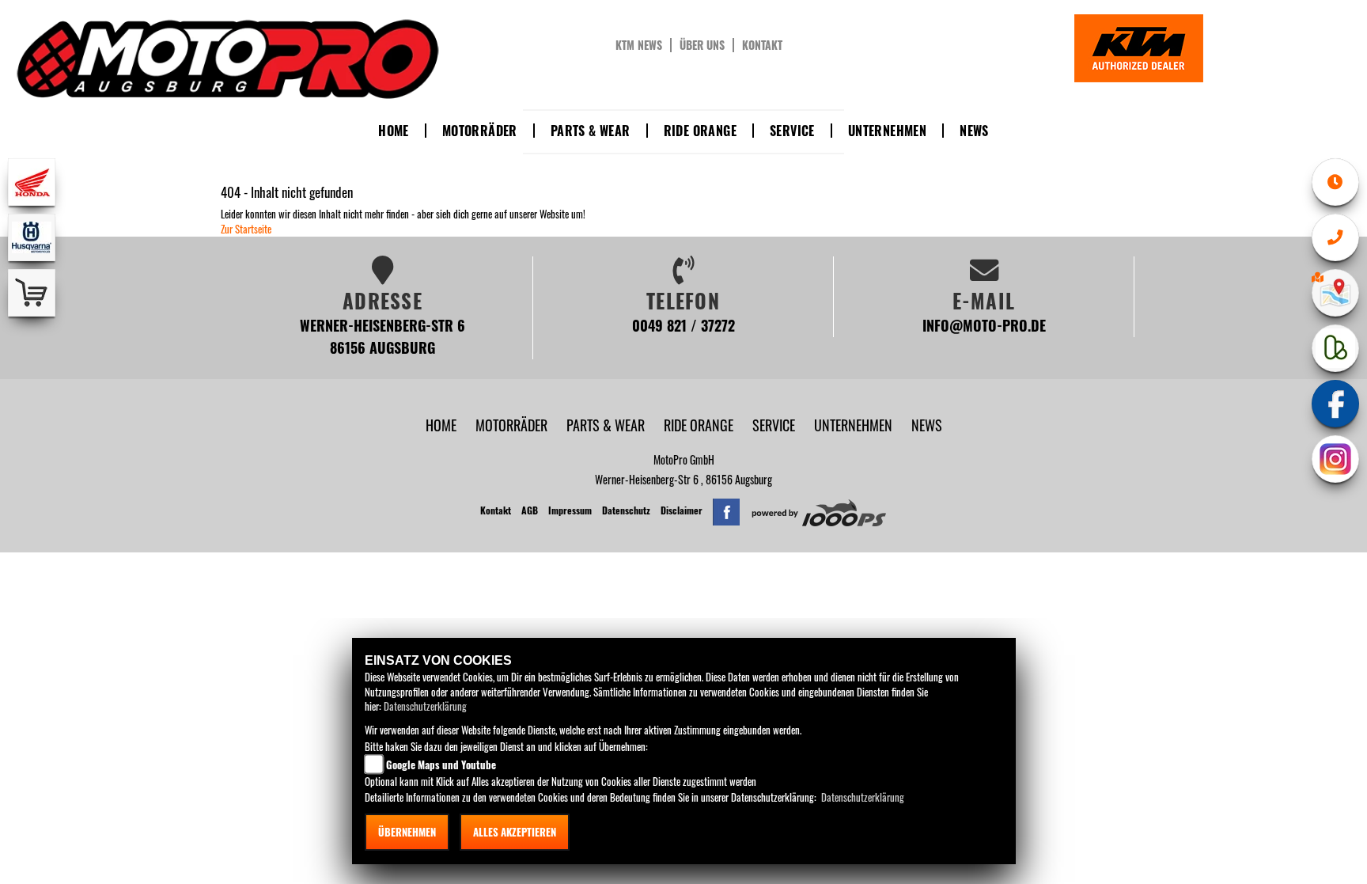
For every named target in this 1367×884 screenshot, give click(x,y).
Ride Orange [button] (700, 130)
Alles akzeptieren (514, 832)
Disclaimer (681, 510)
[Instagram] (1335, 459)
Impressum (570, 510)
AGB (529, 510)
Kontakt (762, 45)
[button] (513, 424)
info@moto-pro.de (984, 325)
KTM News (638, 45)
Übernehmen (407, 832)
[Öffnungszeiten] (1335, 182)
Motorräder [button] (479, 130)
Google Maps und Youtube (440, 764)
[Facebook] (1335, 403)
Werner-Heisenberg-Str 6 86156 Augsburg (382, 336)
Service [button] (792, 130)
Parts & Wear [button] (590, 130)
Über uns (702, 45)
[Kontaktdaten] (1335, 237)
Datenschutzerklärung (425, 706)
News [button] (974, 130)
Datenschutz (626, 510)
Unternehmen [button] (887, 130)
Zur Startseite (246, 229)
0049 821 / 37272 (683, 325)
